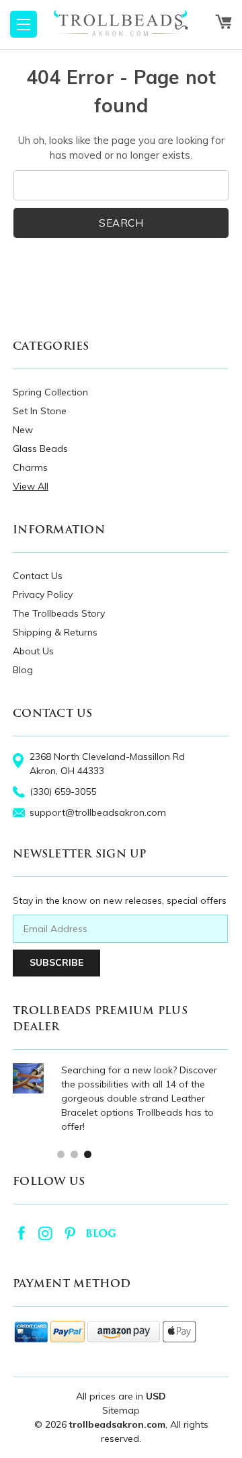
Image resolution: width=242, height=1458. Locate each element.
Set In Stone (40, 411)
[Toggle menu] (23, 24)
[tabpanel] (120, 1098)
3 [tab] (87, 1153)
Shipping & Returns (55, 632)
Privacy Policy (43, 594)
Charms (30, 467)
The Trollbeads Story (59, 613)
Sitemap (121, 1410)
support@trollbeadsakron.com (98, 812)
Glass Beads (40, 449)
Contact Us (38, 576)
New (23, 430)
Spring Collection (50, 392)
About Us (33, 651)
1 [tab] (60, 1153)
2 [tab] (73, 1153)
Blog (23, 670)
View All (30, 486)
